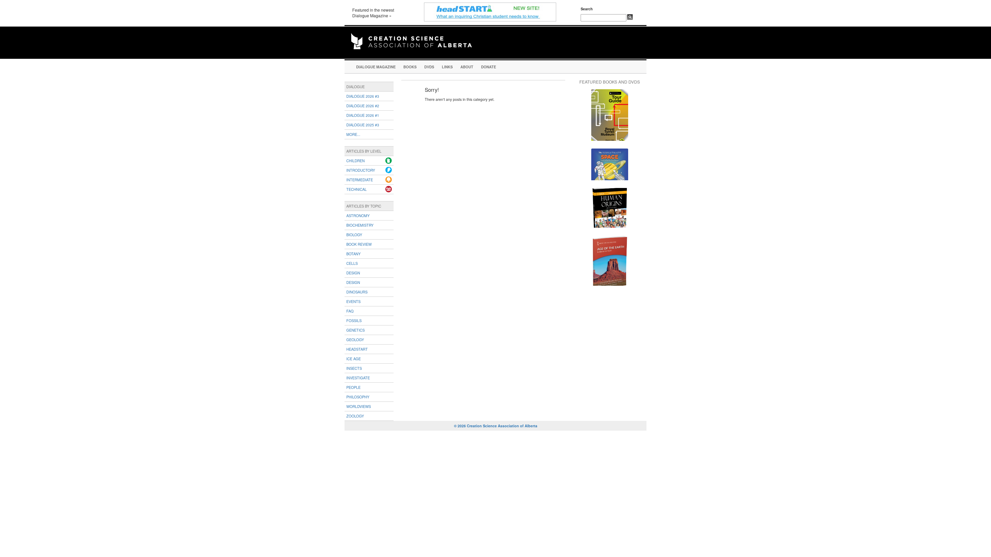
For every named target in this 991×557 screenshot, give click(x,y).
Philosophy (357, 396)
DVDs (429, 66)
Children (355, 160)
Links (447, 66)
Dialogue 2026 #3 (362, 96)
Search (587, 8)
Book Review (359, 244)
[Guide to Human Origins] (609, 210)
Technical (356, 189)
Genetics (355, 330)
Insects (354, 368)
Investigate (358, 377)
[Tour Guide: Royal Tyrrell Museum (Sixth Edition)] (609, 117)
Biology (354, 234)
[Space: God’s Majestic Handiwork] (609, 167)
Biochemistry (359, 225)
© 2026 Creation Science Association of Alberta (495, 425)
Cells (352, 263)
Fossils (354, 320)
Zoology (355, 416)
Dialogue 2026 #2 (362, 105)
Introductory (360, 170)
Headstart (357, 349)
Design (353, 272)
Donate (488, 66)
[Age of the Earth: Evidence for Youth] (609, 263)
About (466, 66)
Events (353, 301)
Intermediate (359, 179)
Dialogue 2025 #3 (362, 124)
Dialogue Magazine (376, 66)
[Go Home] (411, 40)
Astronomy (358, 215)
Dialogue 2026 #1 (362, 115)
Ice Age (353, 358)
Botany (353, 253)
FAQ (350, 311)
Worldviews (358, 406)
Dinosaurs (356, 291)
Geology (355, 339)
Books (410, 66)
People (353, 387)
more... (353, 134)
